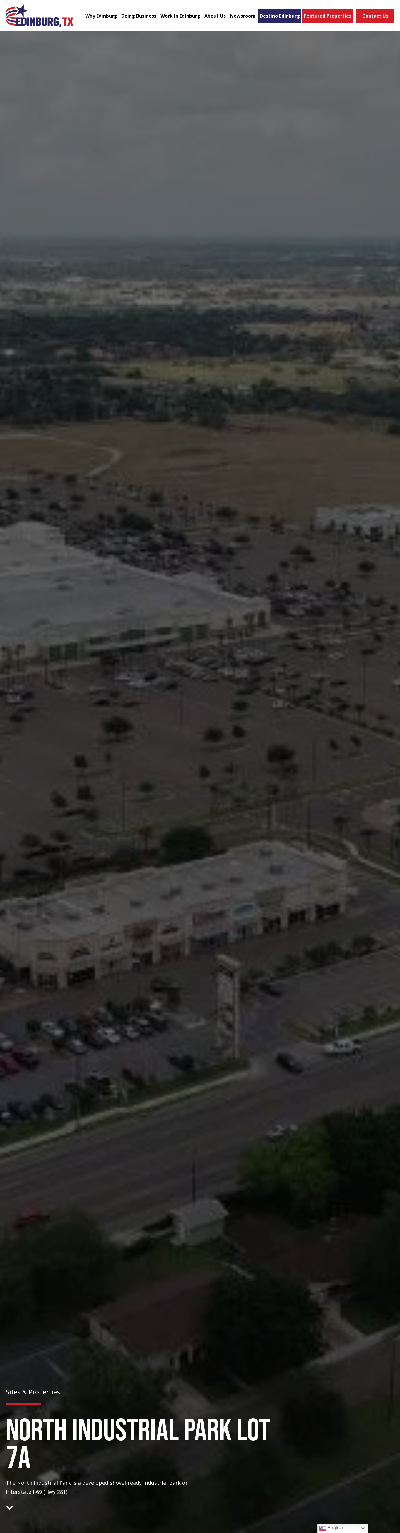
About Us (215, 16)
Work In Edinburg (180, 16)
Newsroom (243, 16)
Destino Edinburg (280, 16)
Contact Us (375, 16)
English (334, 1527)
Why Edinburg (101, 16)
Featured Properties (327, 16)
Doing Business (138, 16)
